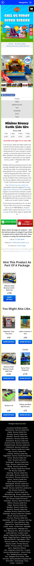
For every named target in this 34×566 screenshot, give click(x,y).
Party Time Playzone (25, 369)
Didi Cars (14, 520)
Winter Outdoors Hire (24, 251)
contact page (21, 246)
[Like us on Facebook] (31, 26)
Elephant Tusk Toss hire (8, 332)
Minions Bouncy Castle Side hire (18, 46)
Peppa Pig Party (14, 537)
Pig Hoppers (21, 539)
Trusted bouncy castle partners (16, 551)
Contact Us (19, 563)
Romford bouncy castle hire (18, 185)
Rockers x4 (9, 406)
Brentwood (15, 189)
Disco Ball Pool (19, 522)
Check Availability (27, 223)
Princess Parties (16, 546)
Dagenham (7, 189)
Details (17, 99)
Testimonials (19, 561)
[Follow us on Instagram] (31, 33)
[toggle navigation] (30, 2)
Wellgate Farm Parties (16, 556)
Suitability (17, 111)
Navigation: (23, 2)
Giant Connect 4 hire (25, 332)
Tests (17, 117)
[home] (2, 2)
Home (11, 44)
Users (17, 114)
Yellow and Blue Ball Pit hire (25, 405)
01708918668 (19, 239)
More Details (9, 298)
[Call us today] (17, 20)
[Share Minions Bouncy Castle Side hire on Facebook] (17, 95)
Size (17, 108)
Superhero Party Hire (15, 550)
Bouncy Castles (20, 44)
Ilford (22, 189)
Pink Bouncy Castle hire (17, 540)
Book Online (10, 222)
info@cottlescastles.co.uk (20, 242)
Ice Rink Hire (18, 526)
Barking (27, 187)
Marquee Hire (13, 531)
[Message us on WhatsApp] (31, 37)
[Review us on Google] (31, 30)
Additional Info (17, 105)
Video (17, 102)
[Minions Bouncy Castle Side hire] (17, 69)
